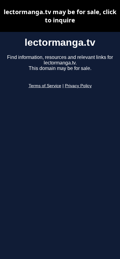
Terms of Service (45, 85)
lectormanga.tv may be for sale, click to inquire (60, 16)
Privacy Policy (78, 85)
